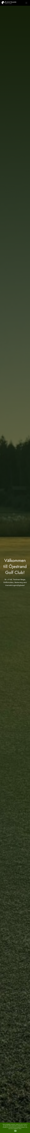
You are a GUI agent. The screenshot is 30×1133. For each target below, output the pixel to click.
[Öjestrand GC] (9, 2)
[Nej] (28, 1127)
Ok (15, 1130)
